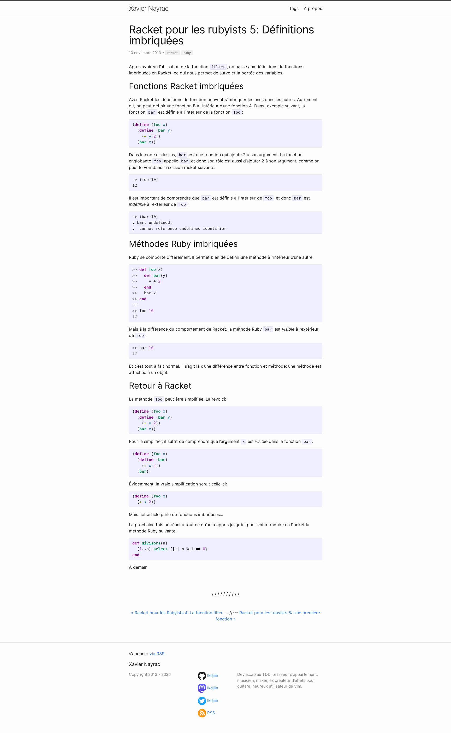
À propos (313, 8)
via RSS (157, 653)
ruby (187, 53)
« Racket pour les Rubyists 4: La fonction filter (177, 612)
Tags (294, 8)
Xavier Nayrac (148, 8)
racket (172, 53)
